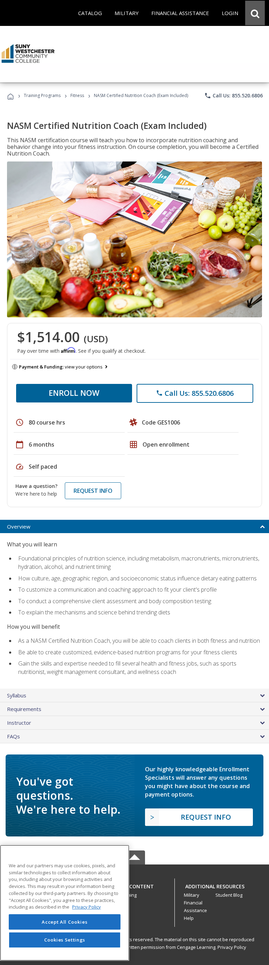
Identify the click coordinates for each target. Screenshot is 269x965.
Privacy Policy (232, 947)
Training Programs (42, 95)
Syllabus (16, 695)
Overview (18, 526)
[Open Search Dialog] (255, 13)
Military (191, 895)
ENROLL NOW (74, 392)
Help (189, 918)
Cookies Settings (64, 940)
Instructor (19, 722)
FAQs (13, 736)
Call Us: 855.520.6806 (233, 95)
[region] (64, 903)
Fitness (77, 95)
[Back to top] (134, 885)
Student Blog (228, 895)
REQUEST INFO (93, 491)
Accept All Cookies (64, 922)
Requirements (24, 708)
